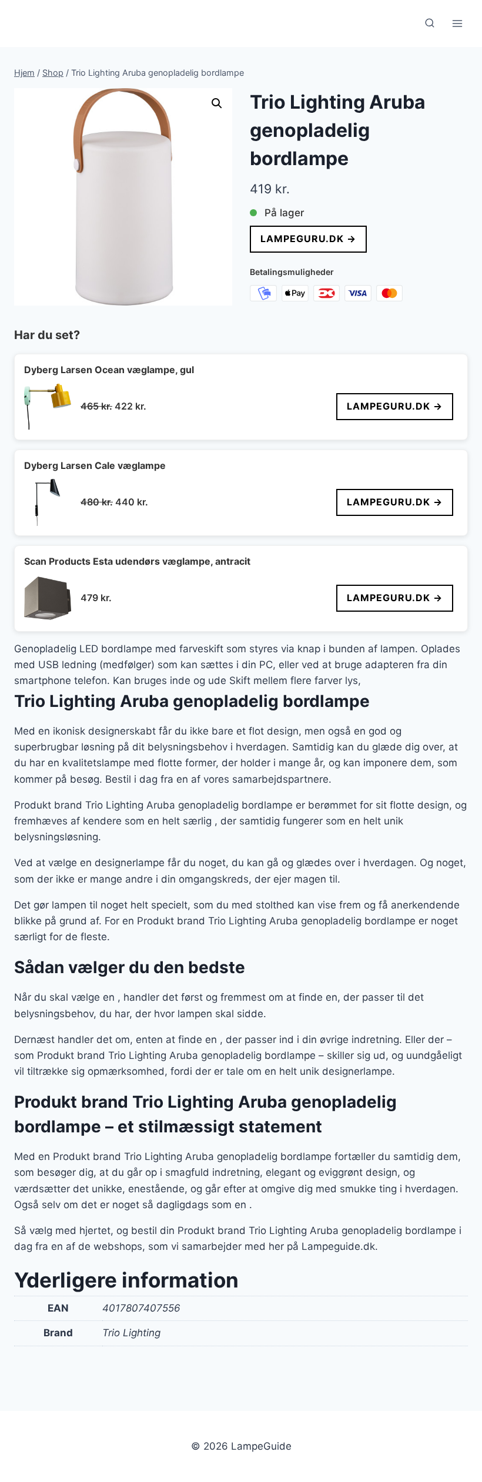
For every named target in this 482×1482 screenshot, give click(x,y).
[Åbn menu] (457, 23)
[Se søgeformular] (429, 23)
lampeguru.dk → (308, 238)
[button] (216, 103)
